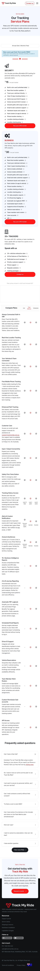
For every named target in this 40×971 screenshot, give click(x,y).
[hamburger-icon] (37, 3)
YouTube (19, 938)
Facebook (8, 938)
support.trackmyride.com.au (10, 435)
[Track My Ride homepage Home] (9, 3)
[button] (20, 754)
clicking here (29, 764)
